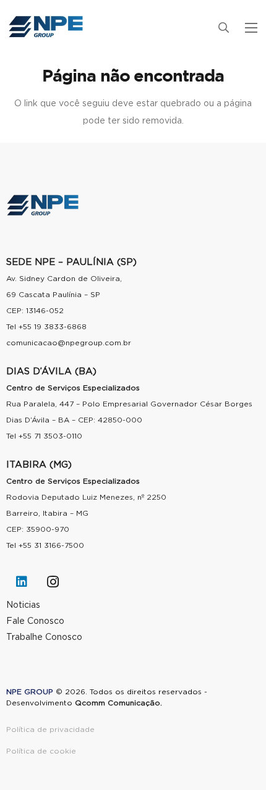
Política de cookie (41, 751)
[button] (223, 28)
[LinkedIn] (21, 581)
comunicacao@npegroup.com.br (68, 343)
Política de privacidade (50, 729)
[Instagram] (52, 581)
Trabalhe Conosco (44, 637)
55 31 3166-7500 (53, 545)
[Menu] (251, 27)
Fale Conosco (35, 621)
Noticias (23, 605)
